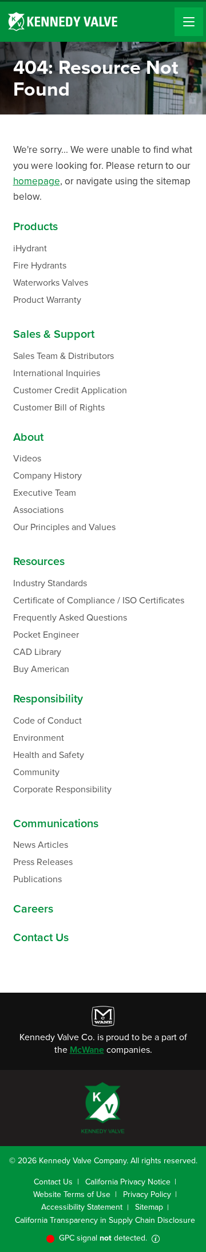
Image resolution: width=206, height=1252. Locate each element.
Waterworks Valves (50, 282)
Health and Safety (48, 754)
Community (36, 772)
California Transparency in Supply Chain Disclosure (105, 1220)
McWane (87, 1049)
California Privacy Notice (128, 1182)
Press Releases (43, 861)
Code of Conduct (47, 720)
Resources (39, 561)
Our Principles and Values (64, 527)
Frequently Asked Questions (70, 617)
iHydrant (30, 248)
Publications (37, 879)
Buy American (41, 669)
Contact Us (41, 937)
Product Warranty (47, 299)
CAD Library (37, 651)
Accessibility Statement (81, 1207)
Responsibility (48, 699)
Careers (33, 909)
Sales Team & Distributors (63, 355)
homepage (36, 181)
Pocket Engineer (46, 634)
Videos (27, 458)
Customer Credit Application (70, 390)
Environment (38, 737)
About (28, 437)
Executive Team (44, 492)
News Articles (40, 844)
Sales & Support (53, 334)
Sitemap (149, 1207)
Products (35, 226)
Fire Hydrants (39, 265)
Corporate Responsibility (62, 789)
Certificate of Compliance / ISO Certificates (98, 600)
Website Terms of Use (71, 1194)
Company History (47, 475)
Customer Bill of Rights (59, 407)
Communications (55, 823)
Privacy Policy (147, 1194)
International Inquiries (56, 373)
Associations (38, 509)
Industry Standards (50, 583)
